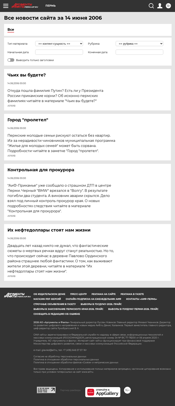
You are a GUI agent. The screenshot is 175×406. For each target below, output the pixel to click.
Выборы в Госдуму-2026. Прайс (101, 304)
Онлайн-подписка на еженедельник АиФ (93, 299)
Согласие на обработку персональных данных (60, 356)
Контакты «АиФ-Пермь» (141, 299)
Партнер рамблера (70, 390)
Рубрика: (94, 43)
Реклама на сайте (104, 294)
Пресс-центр (78, 294)
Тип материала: (17, 43)
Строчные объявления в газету (55, 304)
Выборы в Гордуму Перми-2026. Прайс (133, 309)
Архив (11, 106)
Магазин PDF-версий (47, 299)
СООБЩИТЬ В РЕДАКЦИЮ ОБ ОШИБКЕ (57, 314)
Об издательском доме (49, 294)
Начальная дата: (18, 52)
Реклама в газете (132, 294)
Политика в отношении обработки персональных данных (66, 359)
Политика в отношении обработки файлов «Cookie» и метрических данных (76, 362)
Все (10, 30)
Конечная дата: (98, 52)
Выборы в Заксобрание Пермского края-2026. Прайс (68, 309)
